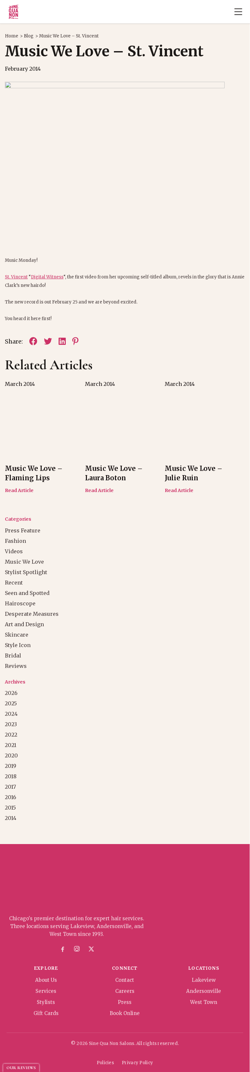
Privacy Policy (137, 1062)
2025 (11, 703)
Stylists (46, 1002)
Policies (105, 1062)
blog (29, 36)
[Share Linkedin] (62, 341)
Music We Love (24, 561)
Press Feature (22, 530)
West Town (203, 1002)
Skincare (16, 634)
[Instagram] (77, 949)
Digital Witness (47, 277)
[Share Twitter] (48, 341)
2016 (10, 797)
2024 (11, 714)
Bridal (13, 655)
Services (45, 991)
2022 (11, 734)
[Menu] (238, 11)
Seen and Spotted (27, 593)
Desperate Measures (32, 614)
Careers (124, 991)
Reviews (16, 666)
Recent (14, 582)
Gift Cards (46, 1013)
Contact (124, 980)
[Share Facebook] (33, 341)
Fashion (15, 541)
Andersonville (203, 991)
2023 (11, 724)
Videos (14, 551)
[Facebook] (62, 949)
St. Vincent (16, 277)
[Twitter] (91, 949)
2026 (11, 693)
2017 (10, 786)
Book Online (125, 1013)
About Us (46, 980)
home (11, 36)
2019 (10, 766)
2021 (10, 745)
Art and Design (24, 624)
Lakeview (204, 980)
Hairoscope (20, 603)
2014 (10, 818)
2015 (10, 807)
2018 (11, 776)
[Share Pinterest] (75, 341)
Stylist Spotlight (26, 572)
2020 (11, 755)
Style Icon (18, 645)
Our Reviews (21, 1067)
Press (125, 1002)
